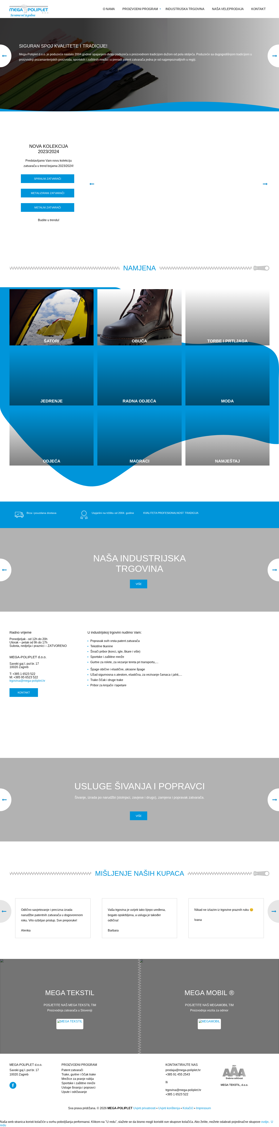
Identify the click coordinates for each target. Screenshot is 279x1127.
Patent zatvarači (72, 1070)
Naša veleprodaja (228, 9)
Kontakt (258, 9)
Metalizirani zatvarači (47, 193)
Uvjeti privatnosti (144, 1108)
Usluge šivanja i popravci (78, 1087)
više (139, 815)
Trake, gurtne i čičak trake (78, 1074)
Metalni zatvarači (47, 207)
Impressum (203, 1108)
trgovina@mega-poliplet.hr (27, 680)
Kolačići (188, 1108)
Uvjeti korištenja (169, 1108)
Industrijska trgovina (185, 9)
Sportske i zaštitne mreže (78, 1083)
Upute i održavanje (74, 1091)
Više (139, 583)
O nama (109, 9)
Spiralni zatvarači (47, 178)
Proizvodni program (140, 9)
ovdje (265, 1121)
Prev (87, 184)
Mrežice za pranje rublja (77, 1078)
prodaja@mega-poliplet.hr (183, 1070)
